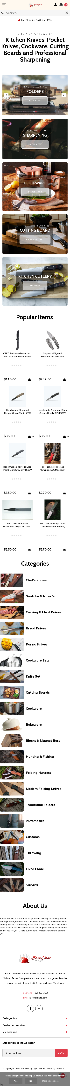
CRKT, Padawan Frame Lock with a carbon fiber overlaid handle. (17, 355)
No (30, 1081)
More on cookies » (50, 1081)
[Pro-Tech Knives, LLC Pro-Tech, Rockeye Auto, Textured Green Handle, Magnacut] (52, 509)
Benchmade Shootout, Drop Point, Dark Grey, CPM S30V (17, 468)
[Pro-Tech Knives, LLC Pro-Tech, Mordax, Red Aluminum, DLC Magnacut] (52, 453)
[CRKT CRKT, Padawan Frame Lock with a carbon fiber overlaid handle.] (17, 339)
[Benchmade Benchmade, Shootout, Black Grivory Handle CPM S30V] (52, 396)
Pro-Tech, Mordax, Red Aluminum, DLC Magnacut (52, 468)
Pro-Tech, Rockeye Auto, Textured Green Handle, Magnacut (52, 525)
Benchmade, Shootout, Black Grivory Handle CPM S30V (52, 411)
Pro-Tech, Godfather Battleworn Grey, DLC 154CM (17, 525)
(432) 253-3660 (41, 993)
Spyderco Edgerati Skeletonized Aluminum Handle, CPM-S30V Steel (52, 355)
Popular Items (34, 317)
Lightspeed (38, 1068)
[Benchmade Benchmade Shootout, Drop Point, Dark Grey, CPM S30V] (17, 453)
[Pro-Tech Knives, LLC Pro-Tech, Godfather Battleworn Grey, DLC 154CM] (17, 509)
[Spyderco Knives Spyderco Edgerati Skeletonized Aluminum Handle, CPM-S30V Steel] (52, 339)
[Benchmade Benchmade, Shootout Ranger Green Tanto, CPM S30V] (17, 396)
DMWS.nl (60, 1068)
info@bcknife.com (38, 997)
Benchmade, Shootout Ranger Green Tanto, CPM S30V (17, 412)
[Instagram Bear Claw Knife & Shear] (39, 1008)
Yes (16, 1081)
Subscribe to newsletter (18, 1042)
